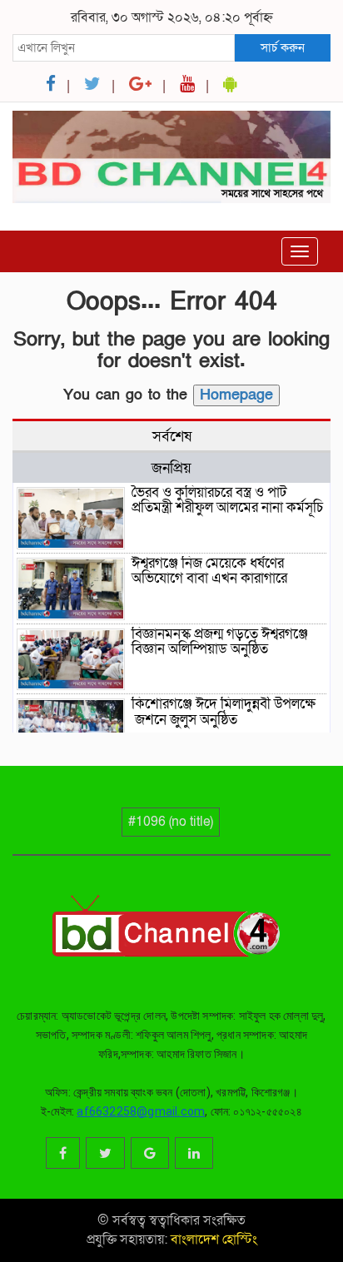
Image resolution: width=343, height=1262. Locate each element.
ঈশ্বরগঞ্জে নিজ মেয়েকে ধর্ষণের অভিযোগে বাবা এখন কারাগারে (209, 571)
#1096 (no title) (170, 821)
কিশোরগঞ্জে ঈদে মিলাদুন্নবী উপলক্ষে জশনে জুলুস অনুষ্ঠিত (224, 711)
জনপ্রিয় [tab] (171, 468)
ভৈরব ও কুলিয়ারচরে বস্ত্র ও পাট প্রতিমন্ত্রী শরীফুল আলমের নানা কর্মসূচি (227, 500)
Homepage (236, 395)
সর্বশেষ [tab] (171, 436)
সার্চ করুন (283, 47)
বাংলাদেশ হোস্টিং (212, 1239)
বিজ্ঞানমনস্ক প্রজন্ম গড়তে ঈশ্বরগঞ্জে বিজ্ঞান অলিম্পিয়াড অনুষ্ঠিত (220, 641)
